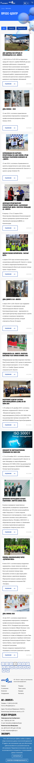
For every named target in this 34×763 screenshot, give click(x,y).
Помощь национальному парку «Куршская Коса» (14, 558)
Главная (3, 686)
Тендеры (20, 686)
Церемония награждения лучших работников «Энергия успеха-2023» (14, 500)
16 (7, 670)
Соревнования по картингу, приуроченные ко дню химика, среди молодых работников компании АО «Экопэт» (15, 156)
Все (4, 28)
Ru (25, 3)
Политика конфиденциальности (17, 760)
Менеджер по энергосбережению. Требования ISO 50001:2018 (14, 451)
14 (28, 667)
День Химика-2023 (9, 613)
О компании (4, 688)
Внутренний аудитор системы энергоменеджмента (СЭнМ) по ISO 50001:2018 (14, 401)
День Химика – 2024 (9, 109)
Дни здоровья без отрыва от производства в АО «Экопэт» (12, 54)
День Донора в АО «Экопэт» (12, 299)
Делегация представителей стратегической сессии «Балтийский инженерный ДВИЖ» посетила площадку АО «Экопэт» (17, 206)
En (27, 3)
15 (3, 670)
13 (24, 667)
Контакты (21, 693)
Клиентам (4, 691)
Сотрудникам (5, 693)
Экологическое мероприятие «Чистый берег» (16, 254)
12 (20, 667)
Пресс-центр (22, 688)
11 (16, 667)
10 (12, 667)
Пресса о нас (22, 28)
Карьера (20, 691)
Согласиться (17, 756)
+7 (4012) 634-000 (12, 703)
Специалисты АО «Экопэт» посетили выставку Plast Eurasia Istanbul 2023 (15, 354)
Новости (11, 28)
